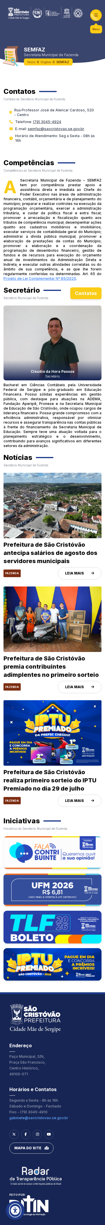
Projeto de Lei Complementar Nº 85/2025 (40, 278)
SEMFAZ (62, 62)
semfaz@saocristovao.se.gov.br (56, 129)
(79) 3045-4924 (47, 122)
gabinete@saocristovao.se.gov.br (38, 1118)
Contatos (86, 293)
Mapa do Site (27, 1148)
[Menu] (96, 15)
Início (31, 62)
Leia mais (74, 573)
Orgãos (46, 62)
